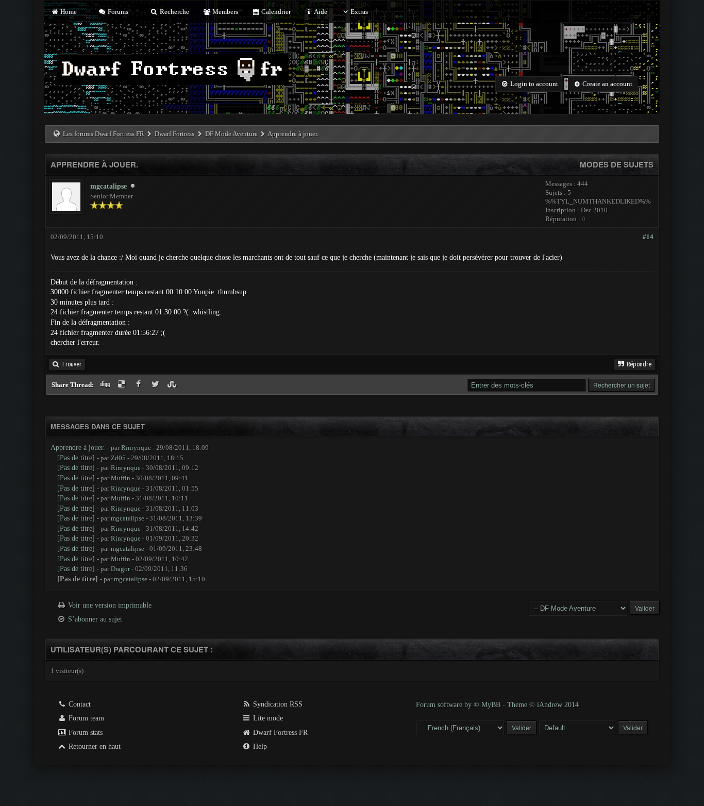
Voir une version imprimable (110, 605)
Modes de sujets (616, 164)
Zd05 (118, 458)
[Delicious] (122, 385)
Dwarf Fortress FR (279, 732)
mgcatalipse (108, 186)
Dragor (120, 569)
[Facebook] (139, 385)
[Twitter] (156, 385)
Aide (320, 11)
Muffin (120, 478)
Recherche (173, 11)
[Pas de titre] (76, 458)
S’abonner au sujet (95, 619)
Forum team (85, 718)
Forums (117, 11)
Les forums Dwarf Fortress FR (103, 134)
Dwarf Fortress (174, 134)
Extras (359, 11)
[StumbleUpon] (173, 385)
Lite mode (267, 718)
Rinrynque (136, 447)
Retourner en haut (93, 746)
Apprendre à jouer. (78, 447)
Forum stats (84, 732)
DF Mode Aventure (231, 134)
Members (224, 11)
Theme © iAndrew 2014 (543, 705)
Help (259, 746)
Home (67, 11)
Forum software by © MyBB (459, 705)
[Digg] (105, 385)
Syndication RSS (277, 704)
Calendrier (275, 11)
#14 (648, 237)
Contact (78, 704)
